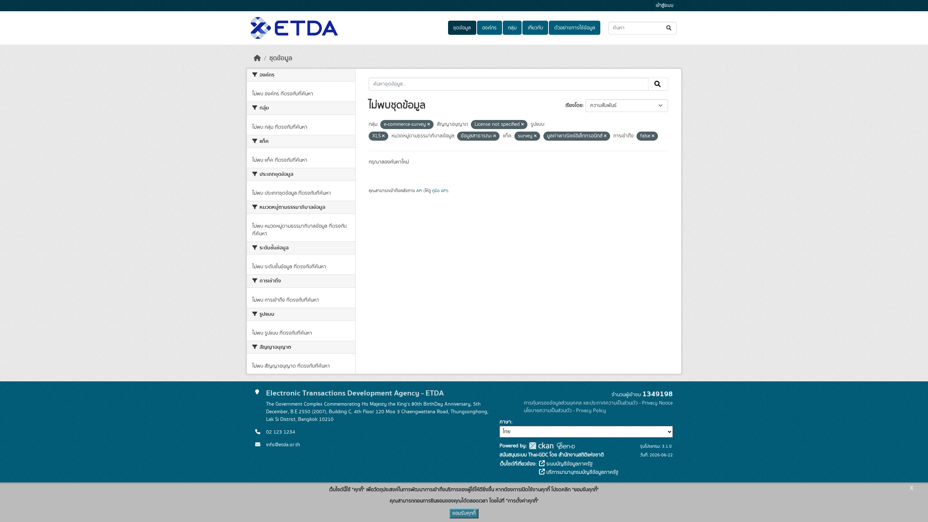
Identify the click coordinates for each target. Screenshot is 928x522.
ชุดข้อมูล (462, 28)
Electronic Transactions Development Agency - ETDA (355, 393)
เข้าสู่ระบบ (665, 5)
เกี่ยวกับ (535, 28)
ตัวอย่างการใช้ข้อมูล (574, 28)
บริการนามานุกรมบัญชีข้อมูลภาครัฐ (581, 472)
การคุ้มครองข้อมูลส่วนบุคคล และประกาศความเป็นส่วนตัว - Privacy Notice (598, 403)
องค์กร (489, 28)
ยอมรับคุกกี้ (464, 513)
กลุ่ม (512, 28)
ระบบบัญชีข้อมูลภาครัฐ (569, 464)
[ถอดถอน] (428, 125)
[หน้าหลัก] (257, 58)
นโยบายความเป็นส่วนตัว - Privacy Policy (565, 410)
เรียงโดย (574, 105)
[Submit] (669, 28)
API (419, 190)
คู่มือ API (439, 190)
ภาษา (505, 422)
